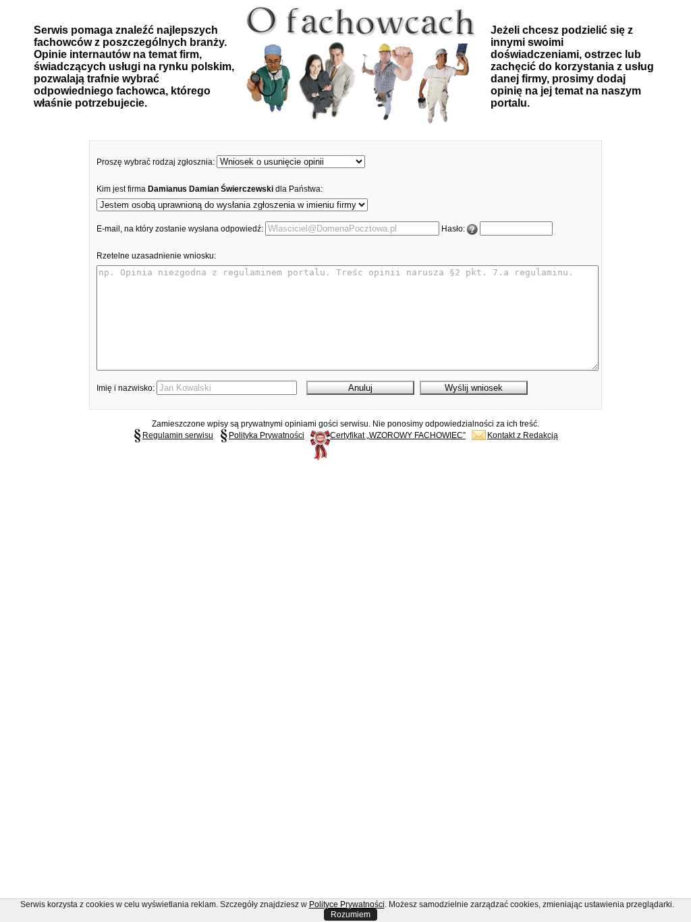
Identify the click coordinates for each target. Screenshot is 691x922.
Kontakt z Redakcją (522, 435)
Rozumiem (350, 914)
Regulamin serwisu (177, 435)
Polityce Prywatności (347, 904)
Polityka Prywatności (266, 435)
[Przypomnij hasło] (472, 229)
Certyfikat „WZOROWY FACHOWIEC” (398, 435)
